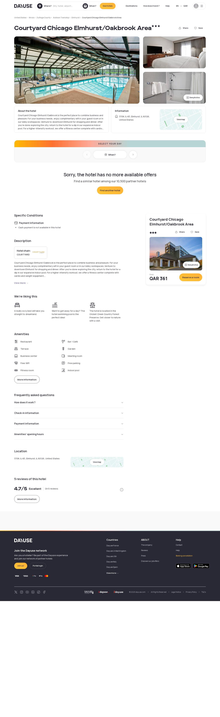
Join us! (20, 565)
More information (27, 379)
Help (168, 6)
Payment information (26, 423)
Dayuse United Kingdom (116, 551)
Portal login (38, 565)
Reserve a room (190, 277)
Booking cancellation (184, 555)
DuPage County (43, 17)
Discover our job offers (150, 561)
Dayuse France (112, 545)
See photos (194, 97)
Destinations (131, 6)
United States (20, 17)
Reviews (144, 550)
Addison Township (61, 17)
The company (146, 545)
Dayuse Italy (111, 561)
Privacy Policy (191, 592)
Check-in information (26, 413)
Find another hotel (110, 190)
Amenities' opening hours (29, 434)
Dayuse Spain (112, 567)
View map (181, 119)
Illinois (31, 17)
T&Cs (203, 592)
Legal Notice (176, 592)
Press (143, 555)
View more (20, 282)
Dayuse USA (111, 556)
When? (112, 154)
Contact (179, 545)
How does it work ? (151, 6)
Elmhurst (75, 17)
